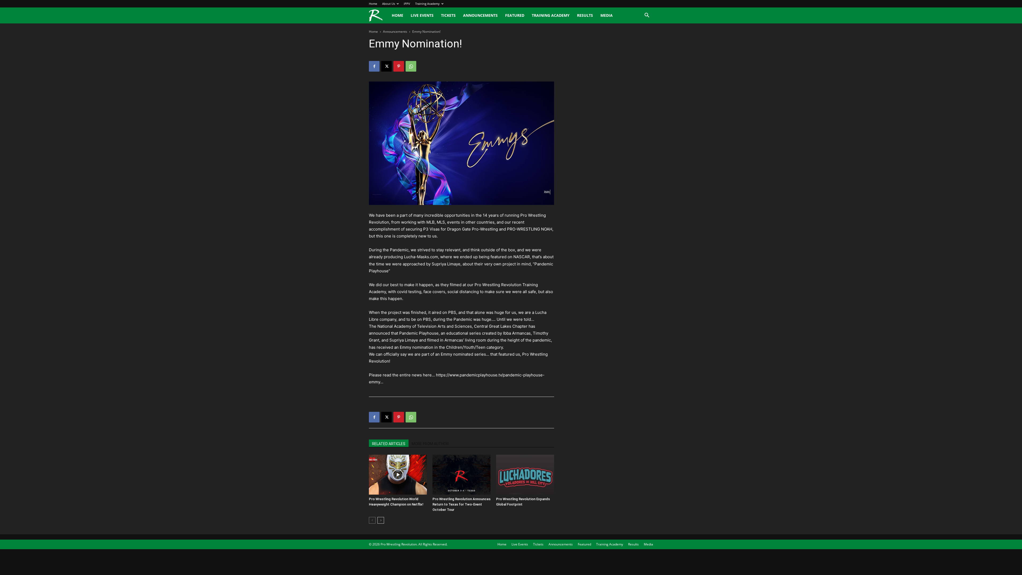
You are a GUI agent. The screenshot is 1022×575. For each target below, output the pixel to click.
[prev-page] (372, 520)
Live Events (422, 15)
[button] (646, 15)
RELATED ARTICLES (388, 444)
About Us (388, 4)
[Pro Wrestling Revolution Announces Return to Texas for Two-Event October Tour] (461, 475)
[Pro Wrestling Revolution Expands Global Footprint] (525, 475)
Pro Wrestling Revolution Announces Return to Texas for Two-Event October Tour (461, 504)
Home (373, 4)
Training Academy (427, 4)
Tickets (448, 15)
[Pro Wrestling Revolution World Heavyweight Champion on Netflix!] (398, 475)
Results (585, 15)
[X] (386, 66)
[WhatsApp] (411, 66)
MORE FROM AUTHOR (430, 444)
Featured (514, 15)
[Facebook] (374, 66)
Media (606, 15)
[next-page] (380, 520)
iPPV (407, 4)
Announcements (480, 15)
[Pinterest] (398, 66)
